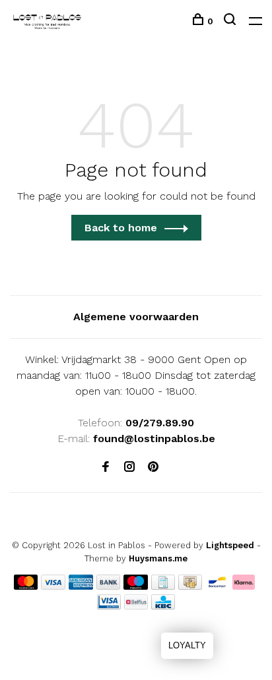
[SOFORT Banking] (243, 586)
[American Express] (81, 586)
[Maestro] (135, 586)
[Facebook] (105, 467)
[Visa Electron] (109, 606)
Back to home (121, 227)
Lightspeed (230, 545)
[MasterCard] (26, 586)
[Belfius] (136, 606)
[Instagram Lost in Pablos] (129, 467)
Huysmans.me (158, 558)
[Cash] (190, 586)
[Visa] (53, 586)
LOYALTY (187, 645)
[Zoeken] (231, 21)
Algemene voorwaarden (136, 316)
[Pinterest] (153, 467)
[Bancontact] (217, 586)
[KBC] (163, 606)
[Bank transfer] (108, 586)
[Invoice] (163, 586)
